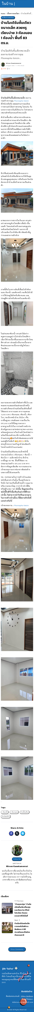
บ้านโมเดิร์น (6, 816)
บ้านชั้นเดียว (24, 812)
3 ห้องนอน (14, 812)
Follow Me (16, 859)
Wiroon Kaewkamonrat (13, 63)
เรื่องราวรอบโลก (13, 13)
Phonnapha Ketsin (21, 101)
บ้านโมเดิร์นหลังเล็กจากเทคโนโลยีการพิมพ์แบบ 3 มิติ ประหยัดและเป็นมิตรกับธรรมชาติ (22, 929)
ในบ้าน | (8, 4)
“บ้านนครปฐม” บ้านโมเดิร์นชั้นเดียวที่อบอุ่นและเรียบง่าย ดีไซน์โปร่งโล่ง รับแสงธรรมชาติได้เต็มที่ (23, 910)
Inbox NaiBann (27, 996)
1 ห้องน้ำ (5, 812)
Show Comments (17, 949)
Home (3, 13)
